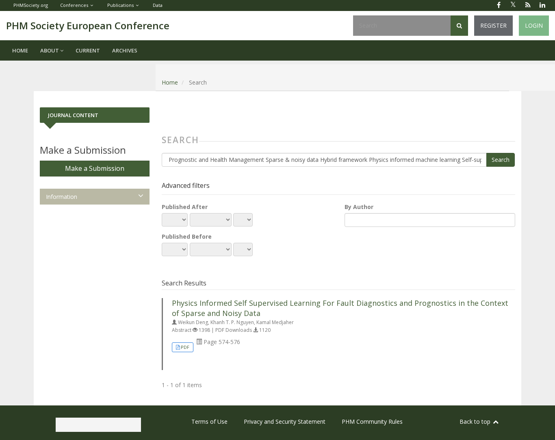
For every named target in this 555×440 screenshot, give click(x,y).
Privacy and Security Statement (284, 421)
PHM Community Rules (372, 421)
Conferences (74, 5)
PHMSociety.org (30, 5)
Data (158, 5)
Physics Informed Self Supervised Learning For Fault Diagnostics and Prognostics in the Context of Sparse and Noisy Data (340, 308)
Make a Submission (94, 168)
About (50, 50)
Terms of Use (209, 421)
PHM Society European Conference (87, 25)
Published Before (187, 236)
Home (20, 50)
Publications (120, 5)
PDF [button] (185, 347)
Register (493, 25)
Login (534, 25)
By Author (359, 207)
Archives (124, 50)
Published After (185, 207)
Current (88, 50)
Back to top (476, 421)
